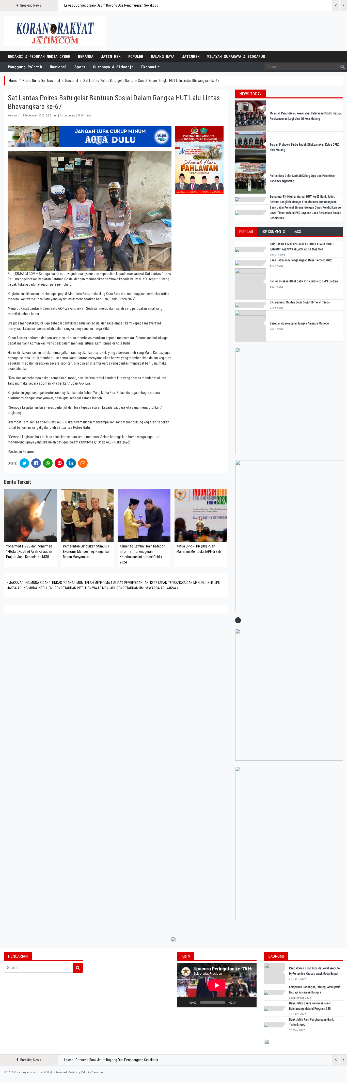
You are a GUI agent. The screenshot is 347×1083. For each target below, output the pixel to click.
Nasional (58, 66)
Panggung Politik (25, 66)
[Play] (183, 1002)
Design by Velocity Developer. (86, 1072)
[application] (217, 985)
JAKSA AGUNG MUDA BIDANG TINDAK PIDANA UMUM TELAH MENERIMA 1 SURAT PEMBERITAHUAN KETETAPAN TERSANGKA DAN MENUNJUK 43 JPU (114, 583)
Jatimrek (191, 56)
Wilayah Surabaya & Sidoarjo (236, 56)
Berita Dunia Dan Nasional (41, 81)
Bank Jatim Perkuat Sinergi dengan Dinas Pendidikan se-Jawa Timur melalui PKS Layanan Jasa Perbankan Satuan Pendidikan (305, 213)
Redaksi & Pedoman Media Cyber (39, 56)
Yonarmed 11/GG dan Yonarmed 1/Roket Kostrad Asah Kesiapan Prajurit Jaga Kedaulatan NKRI (29, 551)
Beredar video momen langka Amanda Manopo (299, 323)
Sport (79, 66)
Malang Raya (162, 56)
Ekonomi (148, 66)
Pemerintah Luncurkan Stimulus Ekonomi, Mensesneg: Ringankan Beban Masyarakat (87, 551)
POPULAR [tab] (246, 232)
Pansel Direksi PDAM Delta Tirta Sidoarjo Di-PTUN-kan (304, 281)
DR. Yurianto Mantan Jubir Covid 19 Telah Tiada (300, 302)
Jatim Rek (111, 56)
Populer (135, 56)
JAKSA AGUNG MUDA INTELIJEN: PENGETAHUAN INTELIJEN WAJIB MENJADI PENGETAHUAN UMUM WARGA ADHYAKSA (92, 588)
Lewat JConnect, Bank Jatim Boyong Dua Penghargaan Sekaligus (111, 5)
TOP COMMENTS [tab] (273, 232)
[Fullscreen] (250, 1002)
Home (13, 81)
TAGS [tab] (297, 232)
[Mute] (241, 1002)
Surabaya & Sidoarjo (113, 66)
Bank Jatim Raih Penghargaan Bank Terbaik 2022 (301, 260)
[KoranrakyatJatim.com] (55, 31)
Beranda (85, 56)
